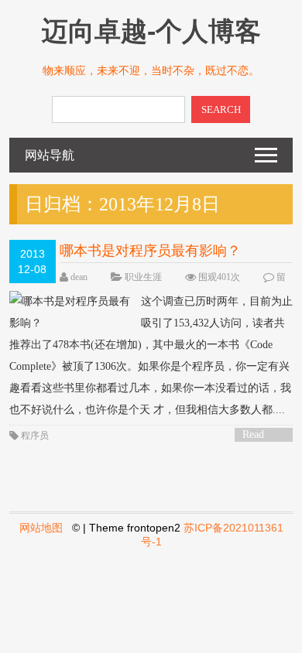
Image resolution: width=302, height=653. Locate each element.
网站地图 (41, 527)
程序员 (35, 435)
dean (79, 277)
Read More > (258, 435)
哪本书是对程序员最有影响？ (150, 250)
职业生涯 (143, 277)
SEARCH (221, 109)
